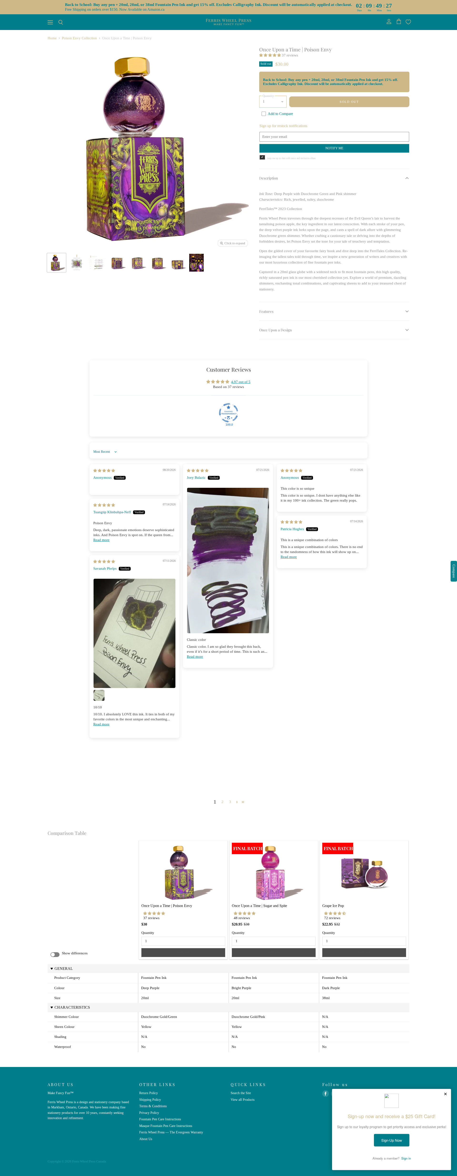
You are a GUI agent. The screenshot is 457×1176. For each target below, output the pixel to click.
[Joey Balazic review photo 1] (228, 560)
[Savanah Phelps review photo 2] (99, 695)
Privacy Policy (149, 1113)
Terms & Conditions (153, 1106)
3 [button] (230, 802)
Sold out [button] (183, 952)
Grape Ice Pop (333, 906)
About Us (145, 1139)
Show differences (75, 953)
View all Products (242, 1099)
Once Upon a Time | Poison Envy (166, 906)
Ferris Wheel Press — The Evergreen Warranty (171, 1132)
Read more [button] (195, 656)
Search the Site (241, 1093)
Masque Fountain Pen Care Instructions (165, 1126)
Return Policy (148, 1093)
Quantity (147, 933)
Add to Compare (280, 114)
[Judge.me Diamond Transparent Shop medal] (228, 412)
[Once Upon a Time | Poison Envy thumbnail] (56, 262)
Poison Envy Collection (79, 38)
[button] (270, 55)
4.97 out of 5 (240, 382)
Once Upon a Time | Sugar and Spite (259, 906)
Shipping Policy (150, 1099)
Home (52, 38)
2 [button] (223, 802)
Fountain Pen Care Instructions (160, 1119)
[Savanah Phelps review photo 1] (134, 633)
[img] (104, 471)
